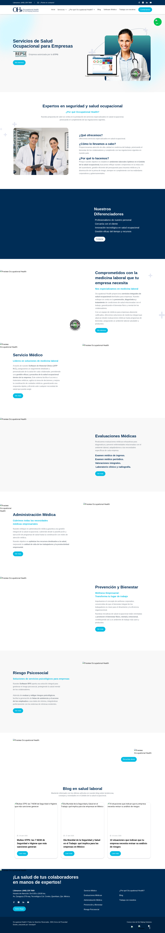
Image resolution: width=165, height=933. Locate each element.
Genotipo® (32, 924)
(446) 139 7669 (26, 2)
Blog (99, 9)
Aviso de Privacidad (60, 922)
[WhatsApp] (158, 22)
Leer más (22, 853)
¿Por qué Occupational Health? (131, 891)
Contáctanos (145, 10)
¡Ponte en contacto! (47, 2)
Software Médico (110, 9)
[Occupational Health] (139, 2)
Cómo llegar (19, 909)
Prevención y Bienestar (93, 905)
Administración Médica (93, 900)
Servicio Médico (90, 891)
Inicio (53, 9)
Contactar (99, 239)
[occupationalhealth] (134, 927)
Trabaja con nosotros (127, 9)
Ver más (18, 396)
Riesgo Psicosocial (91, 909)
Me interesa (19, 62)
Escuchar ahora (129, 759)
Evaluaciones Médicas (93, 895)
